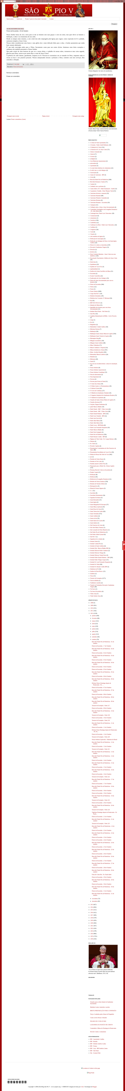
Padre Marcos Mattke (96, 430)
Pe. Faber (92, 443)
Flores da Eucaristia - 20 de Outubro (101, 802)
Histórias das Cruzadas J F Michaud (99, 298)
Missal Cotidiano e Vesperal (97, 347)
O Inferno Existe (94, 388)
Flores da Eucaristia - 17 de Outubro (101, 783)
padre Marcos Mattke (96, 406)
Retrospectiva (93, 486)
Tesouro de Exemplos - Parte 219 (101, 720)
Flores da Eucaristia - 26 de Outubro (101, 853)
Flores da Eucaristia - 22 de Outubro (101, 830)
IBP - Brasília (93, 1041)
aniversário (93, 163)
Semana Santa (94, 541)
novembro (95, 898)
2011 (92, 610)
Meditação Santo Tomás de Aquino (99, 336)
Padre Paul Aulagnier (96, 432)
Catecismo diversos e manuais (98, 193)
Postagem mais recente (13, 116)
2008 (92, 602)
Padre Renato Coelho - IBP (97, 436)
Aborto (92, 154)
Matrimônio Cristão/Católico (97, 327)
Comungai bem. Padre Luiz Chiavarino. (101, 213)
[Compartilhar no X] (29, 64)
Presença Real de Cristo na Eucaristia (100, 470)
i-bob (82, 1086)
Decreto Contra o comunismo (98, 1031)
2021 (92, 925)
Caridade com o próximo (96, 186)
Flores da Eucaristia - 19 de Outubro (101, 793)
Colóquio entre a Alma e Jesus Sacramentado (102, 207)
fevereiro (94, 618)
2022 (92, 928)
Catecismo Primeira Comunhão (98, 198)
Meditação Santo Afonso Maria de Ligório (101, 333)
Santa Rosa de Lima (95, 509)
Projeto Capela (94, 472)
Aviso (91, 177)
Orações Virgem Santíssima (97, 404)
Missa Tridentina (94, 345)
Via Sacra (92, 589)
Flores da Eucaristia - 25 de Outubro (101, 847)
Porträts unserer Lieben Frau (97, 463)
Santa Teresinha (94, 513)
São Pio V (93, 536)
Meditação (93, 331)
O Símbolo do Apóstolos (96, 397)
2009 (92, 605)
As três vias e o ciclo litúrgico (98, 170)
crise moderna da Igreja (96, 236)
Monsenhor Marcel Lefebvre (98, 354)
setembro (94, 637)
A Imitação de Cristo (95, 147)
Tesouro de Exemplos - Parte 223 (101, 800)
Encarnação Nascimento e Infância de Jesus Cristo (103, 258)
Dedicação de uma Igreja (96, 238)
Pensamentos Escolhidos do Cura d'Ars (100, 452)
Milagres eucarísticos (95, 340)
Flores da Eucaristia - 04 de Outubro (101, 666)
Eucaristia (92, 273)
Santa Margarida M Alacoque (98, 504)
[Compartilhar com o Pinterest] (33, 64)
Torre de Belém (94, 580)
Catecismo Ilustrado (95, 195)
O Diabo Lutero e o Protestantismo (99, 386)
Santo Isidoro (93, 523)
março (94, 621)
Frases (92, 289)
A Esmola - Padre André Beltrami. (99, 145)
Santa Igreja (93, 502)
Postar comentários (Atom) (18, 119)
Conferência (93, 222)
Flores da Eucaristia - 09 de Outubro (101, 708)
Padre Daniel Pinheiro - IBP (97, 413)
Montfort (92, 356)
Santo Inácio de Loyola (96, 520)
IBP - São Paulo (94, 1050)
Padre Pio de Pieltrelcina (96, 434)
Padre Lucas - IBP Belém (97, 425)
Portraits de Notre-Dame (96, 459)
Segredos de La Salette (96, 539)
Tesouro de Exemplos (96, 578)
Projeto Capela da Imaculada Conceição (35, 19)
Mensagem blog (94, 338)
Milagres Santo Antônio (96, 343)
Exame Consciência (95, 276)
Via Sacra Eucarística (96, 591)
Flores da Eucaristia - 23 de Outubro (101, 837)
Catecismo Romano (95, 200)
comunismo (93, 218)
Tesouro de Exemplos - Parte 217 (101, 705)
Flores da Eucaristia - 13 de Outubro (101, 746)
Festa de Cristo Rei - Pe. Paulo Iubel (101, 874)
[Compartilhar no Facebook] (31, 64)
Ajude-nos (19, 19)
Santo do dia (93, 518)
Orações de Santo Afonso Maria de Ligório (101, 400)
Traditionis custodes (95, 583)
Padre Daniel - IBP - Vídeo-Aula (99, 411)
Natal (91, 361)
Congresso (93, 229)
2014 (92, 907)
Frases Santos (93, 291)
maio (93, 626)
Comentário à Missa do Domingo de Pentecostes (103, 1028)
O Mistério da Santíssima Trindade (99, 393)
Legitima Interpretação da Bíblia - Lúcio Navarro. (103, 316)
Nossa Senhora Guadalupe (97, 372)
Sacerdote (92, 493)
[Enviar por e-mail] (26, 64)
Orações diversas (94, 402)
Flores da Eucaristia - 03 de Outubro (101, 660)
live (91, 322)
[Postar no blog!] (28, 64)
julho (93, 631)
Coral (91, 232)
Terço (91, 576)
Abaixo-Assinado (95, 152)
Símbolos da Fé (94, 569)
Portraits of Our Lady (96, 461)
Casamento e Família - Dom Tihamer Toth (101, 191)
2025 (92, 936)
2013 (92, 904)
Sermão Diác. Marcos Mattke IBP (99, 548)
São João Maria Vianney (96, 527)
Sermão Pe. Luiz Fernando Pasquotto (100, 562)
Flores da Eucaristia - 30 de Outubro (101, 884)
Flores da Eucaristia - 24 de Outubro (101, 840)
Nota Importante (94, 377)
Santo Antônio (94, 516)
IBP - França (93, 1046)
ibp (91, 300)
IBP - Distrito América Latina (98, 1043)
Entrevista (92, 262)
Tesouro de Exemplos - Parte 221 (101, 749)
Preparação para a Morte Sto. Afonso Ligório (102, 466)
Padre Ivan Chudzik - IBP (97, 416)
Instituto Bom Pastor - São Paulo (99, 311)
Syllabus (92, 573)
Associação (93, 172)
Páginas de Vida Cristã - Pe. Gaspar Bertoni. (102, 439)
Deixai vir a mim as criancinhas (98, 245)
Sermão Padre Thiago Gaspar (98, 559)
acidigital (92, 158)
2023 (92, 931)
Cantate (92, 184)
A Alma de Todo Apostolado (98, 142)
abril (93, 623)
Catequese (93, 205)
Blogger (94, 1086)
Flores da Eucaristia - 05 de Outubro (101, 669)
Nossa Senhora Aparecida (97, 370)
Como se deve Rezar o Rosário (98, 1017)
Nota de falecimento (95, 374)
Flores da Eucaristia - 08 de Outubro (101, 694)
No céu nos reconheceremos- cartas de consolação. (103, 363)
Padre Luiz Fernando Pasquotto (98, 427)
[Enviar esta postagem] (23, 64)
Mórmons (92, 359)
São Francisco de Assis (96, 525)
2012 (92, 613)
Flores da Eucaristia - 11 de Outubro (101, 727)
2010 (92, 608)
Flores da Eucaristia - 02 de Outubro (101, 653)
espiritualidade (94, 269)
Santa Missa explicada (96, 507)
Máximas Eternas (94, 329)
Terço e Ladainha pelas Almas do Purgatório (102, 1014)
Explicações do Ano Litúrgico (98, 278)
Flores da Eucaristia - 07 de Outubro (101, 687)
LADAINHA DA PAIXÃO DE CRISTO (101, 1024)
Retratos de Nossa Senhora (97, 481)
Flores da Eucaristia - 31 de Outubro (101, 891)
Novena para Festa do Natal (97, 381)
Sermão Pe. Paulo (95, 564)
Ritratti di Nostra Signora (97, 488)
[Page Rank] (90, 1072)
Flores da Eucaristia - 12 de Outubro (101, 734)
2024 (92, 933)
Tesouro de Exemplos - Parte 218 (101, 715)
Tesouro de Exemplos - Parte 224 (101, 809)
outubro (94, 639)
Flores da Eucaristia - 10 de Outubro (101, 717)
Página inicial (45, 116)
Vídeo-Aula (93, 593)
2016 (92, 912)
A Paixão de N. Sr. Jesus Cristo (98, 149)
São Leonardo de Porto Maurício (99, 530)
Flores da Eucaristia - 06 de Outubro (101, 676)
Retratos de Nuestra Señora (97, 483)
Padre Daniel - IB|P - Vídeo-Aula (99, 409)
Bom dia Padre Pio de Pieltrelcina (99, 179)
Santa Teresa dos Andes (96, 511)
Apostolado (93, 165)
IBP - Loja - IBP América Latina (98, 1048)
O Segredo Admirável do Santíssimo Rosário (102, 395)
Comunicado (93, 215)
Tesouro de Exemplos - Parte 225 (101, 823)
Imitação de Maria (95, 305)
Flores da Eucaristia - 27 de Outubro (101, 860)
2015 (92, 909)
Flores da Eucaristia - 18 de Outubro (101, 790)
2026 (92, 939)
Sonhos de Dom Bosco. (96, 571)
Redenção (92, 474)
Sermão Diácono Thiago (96, 553)
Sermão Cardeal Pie (95, 543)
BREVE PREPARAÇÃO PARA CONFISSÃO (103, 1010)
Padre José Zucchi (95, 418)
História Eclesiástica (95, 296)
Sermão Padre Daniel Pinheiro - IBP (100, 557)
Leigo (91, 320)
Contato (51, 19)
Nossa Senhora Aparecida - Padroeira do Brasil (104, 739)
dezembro (95, 901)
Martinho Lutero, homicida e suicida (100, 1007)
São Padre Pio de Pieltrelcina (98, 532)
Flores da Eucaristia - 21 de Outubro (101, 816)
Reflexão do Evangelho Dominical (99, 479)
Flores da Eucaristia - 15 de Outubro (101, 767)
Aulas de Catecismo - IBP (97, 175)
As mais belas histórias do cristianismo (100, 168)
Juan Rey (92, 313)
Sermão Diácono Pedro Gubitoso (99, 550)
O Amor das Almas (95, 383)
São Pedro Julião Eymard (97, 534)
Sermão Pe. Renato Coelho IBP (98, 566)
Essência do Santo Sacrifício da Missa (100, 271)
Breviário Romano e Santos (97, 182)
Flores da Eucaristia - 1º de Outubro (101, 646)
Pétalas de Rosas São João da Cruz (99, 454)
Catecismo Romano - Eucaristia (98, 202)
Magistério (93, 324)
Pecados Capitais (94, 446)
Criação (92, 234)
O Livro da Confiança (96, 390)
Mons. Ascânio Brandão (96, 352)
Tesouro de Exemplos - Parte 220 (101, 737)
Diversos (92, 249)
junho (93, 629)
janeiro (94, 615)
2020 (92, 923)
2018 (92, 917)
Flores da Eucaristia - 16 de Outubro (101, 774)
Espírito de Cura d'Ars (96, 266)
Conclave (92, 220)
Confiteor (92, 227)
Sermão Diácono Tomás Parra (98, 555)
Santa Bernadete (94, 500)
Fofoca (92, 286)
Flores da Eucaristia (18, 66)
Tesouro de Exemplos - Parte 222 (101, 776)
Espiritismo (93, 264)
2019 (92, 920)
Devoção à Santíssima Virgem (98, 247)
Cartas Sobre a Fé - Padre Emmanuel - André (102, 188)
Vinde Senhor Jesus (95, 596)
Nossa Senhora (94, 367)
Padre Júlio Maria (95, 420)
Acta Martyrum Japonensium (98, 161)
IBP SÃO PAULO (95, 303)
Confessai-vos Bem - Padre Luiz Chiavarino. (102, 225)
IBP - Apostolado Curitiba (97, 1039)
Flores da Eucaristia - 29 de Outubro (101, 877)
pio (91, 457)
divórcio (92, 252)
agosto (94, 634)
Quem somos (10, 19)
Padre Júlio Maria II (95, 423)
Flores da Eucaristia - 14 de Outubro (101, 760)
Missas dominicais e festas (97, 350)
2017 (92, 915)
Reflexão (92, 477)
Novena (92, 379)
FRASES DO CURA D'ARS (98, 1021)
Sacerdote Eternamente (96, 495)
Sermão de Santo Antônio (97, 546)
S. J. (91, 490)
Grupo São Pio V (94, 293)
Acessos (92, 156)
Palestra (92, 441)
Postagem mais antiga (78, 116)
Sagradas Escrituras (95, 497)
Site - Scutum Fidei (95, 1053)
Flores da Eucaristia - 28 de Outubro (101, 867)
